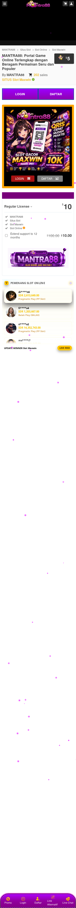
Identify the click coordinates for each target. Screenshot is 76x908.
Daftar (38, 902)
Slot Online (41, 49)
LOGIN (20, 94)
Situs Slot (25, 49)
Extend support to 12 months (41, 235)
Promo (8, 902)
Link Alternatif (52, 902)
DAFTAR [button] (46, 179)
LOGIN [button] (19, 179)
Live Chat (67, 902)
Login (23, 902)
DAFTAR (56, 94)
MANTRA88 (8, 49)
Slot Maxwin (58, 49)
